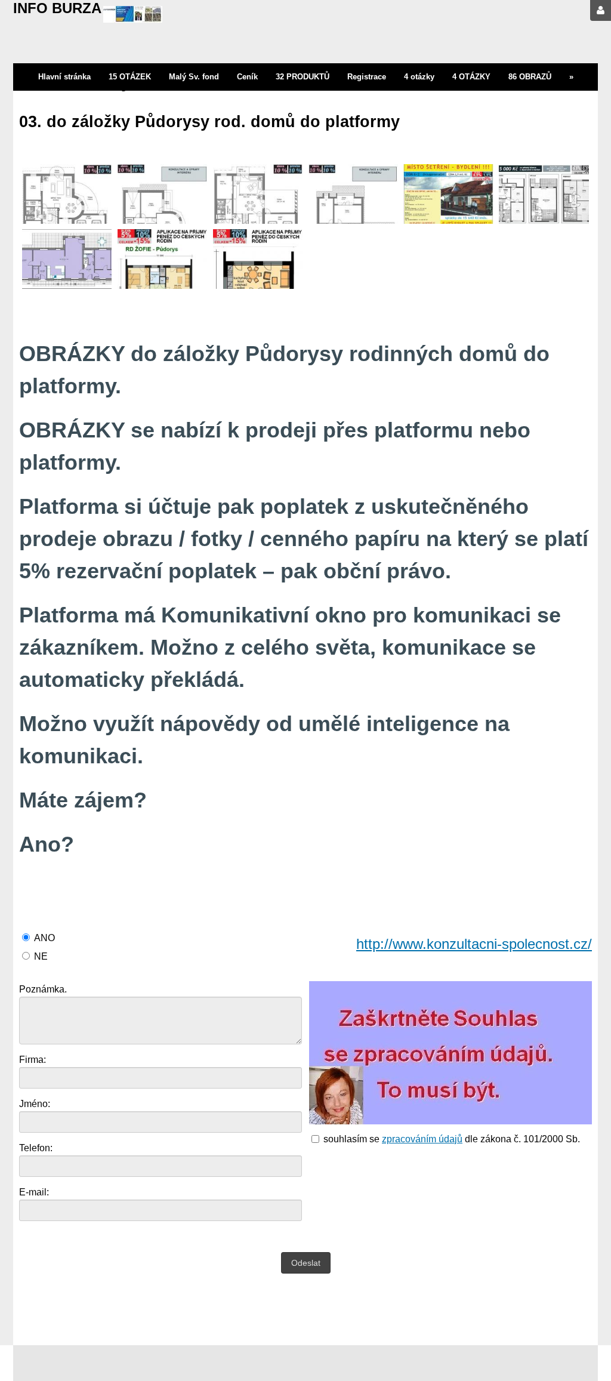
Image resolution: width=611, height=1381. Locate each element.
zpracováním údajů (422, 1139)
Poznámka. (43, 989)
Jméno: (34, 1104)
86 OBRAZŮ (529, 76)
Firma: (32, 1060)
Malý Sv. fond (194, 76)
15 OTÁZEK (130, 76)
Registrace (366, 76)
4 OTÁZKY (471, 76)
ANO (44, 938)
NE (41, 956)
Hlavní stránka (64, 76)
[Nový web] (132, 16)
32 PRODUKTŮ (302, 76)
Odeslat (305, 1263)
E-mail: (34, 1192)
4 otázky (419, 76)
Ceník (247, 76)
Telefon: (36, 1148)
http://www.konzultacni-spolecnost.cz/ (474, 944)
